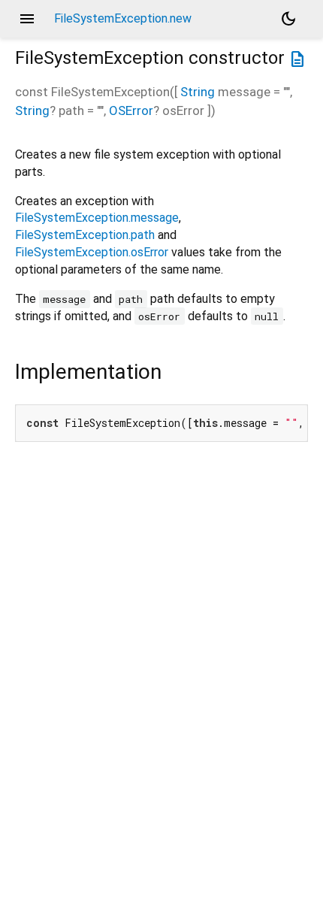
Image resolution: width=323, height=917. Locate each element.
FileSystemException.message (97, 217)
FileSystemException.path (85, 235)
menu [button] (27, 19)
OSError (131, 110)
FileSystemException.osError (91, 252)
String (197, 91)
